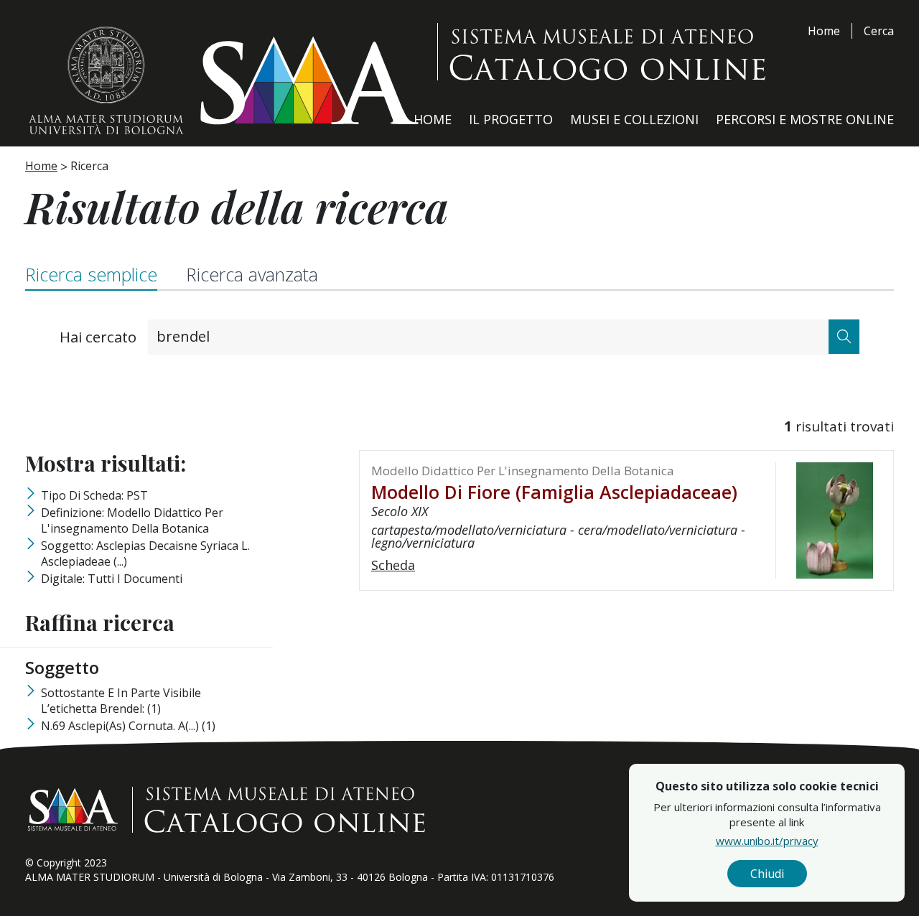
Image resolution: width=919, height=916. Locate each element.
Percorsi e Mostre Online (805, 119)
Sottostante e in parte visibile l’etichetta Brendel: (121, 700)
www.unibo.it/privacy (767, 840)
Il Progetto (511, 119)
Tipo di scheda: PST (94, 495)
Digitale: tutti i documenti (111, 578)
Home (824, 31)
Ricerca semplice (91, 274)
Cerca (879, 31)
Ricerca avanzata (252, 274)
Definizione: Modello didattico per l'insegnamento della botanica (132, 520)
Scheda (393, 565)
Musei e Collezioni (634, 119)
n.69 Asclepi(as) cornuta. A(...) (128, 726)
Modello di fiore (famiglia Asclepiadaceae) (554, 492)
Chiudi (767, 874)
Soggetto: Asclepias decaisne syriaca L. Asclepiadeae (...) (145, 553)
